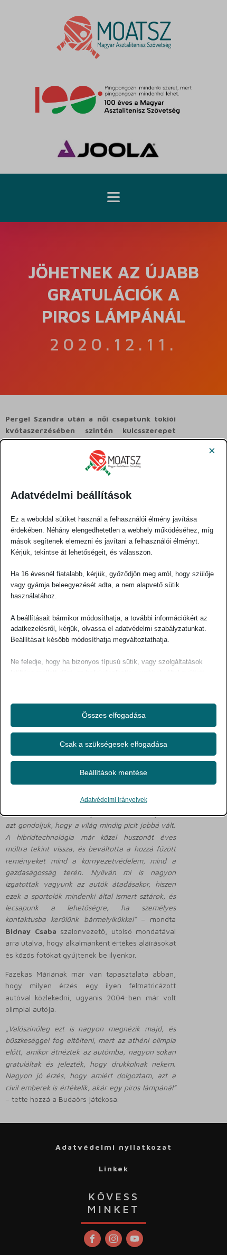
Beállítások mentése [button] (113, 772)
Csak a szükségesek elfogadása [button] (113, 744)
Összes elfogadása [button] (114, 715)
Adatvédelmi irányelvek (113, 800)
